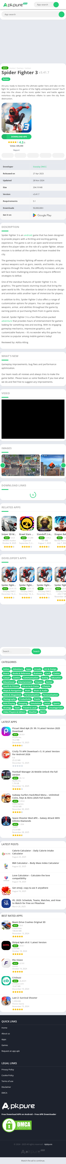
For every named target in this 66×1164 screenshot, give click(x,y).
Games (20, 68)
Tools (17, 707)
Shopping (22, 703)
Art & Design (50, 669)
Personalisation (31, 694)
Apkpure (48, 1144)
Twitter (20, 155)
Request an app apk (11, 1051)
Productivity (25, 699)
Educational (9, 682)
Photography (9, 699)
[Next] (63, 465)
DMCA (4, 1092)
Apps (28, 669)
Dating (45, 677)
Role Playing (9, 703)
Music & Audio (40, 690)
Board (6, 673)
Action (28, 68)
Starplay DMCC (40, 166)
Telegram (46, 155)
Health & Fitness (11, 686)
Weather (33, 712)
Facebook (8, 155)
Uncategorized (56, 707)
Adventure (18, 669)
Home (12, 68)
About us (6, 1033)
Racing (46, 699)
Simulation (36, 703)
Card (47, 673)
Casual (6, 677)
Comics (16, 677)
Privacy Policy (8, 1069)
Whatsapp (58, 155)
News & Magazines (12, 694)
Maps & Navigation (12, 690)
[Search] (56, 4)
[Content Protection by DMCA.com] (17, 1132)
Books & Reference (21, 673)
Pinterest (33, 155)
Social (47, 703)
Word (42, 712)
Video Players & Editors (14, 712)
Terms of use (7, 1081)
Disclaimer (6, 1087)
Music (27, 690)
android (28, 235)
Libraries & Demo (30, 686)
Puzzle (37, 699)
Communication (30, 677)
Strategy (7, 707)
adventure (7, 320)
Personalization (50, 694)
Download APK (19, 136)
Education (56, 677)
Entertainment (25, 682)
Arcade (37, 669)
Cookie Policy (8, 1075)
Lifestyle (46, 686)
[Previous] (2, 465)
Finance (39, 682)
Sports (56, 703)
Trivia (42, 707)
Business (38, 673)
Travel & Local (30, 707)
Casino (56, 673)
